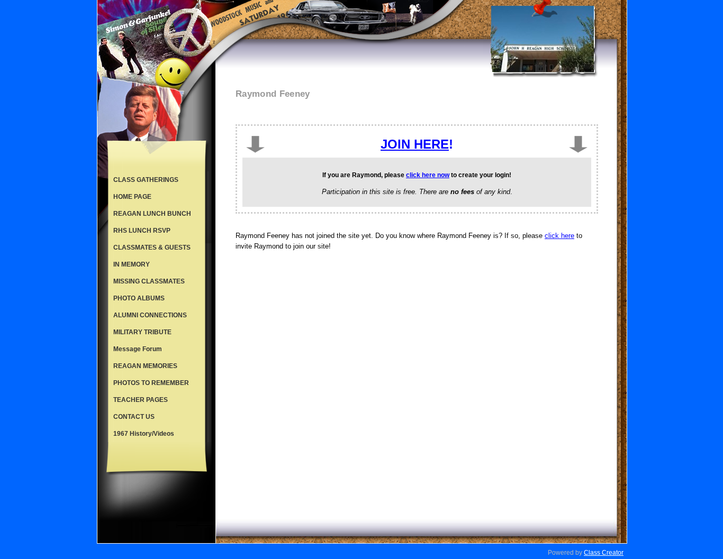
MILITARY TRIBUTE (142, 332)
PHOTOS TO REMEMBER (151, 383)
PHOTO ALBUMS (139, 298)
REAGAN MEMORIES (145, 366)
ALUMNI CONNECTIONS (150, 315)
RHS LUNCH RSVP (141, 230)
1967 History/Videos (143, 433)
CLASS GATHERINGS (145, 180)
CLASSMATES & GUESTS (152, 247)
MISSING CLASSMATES (149, 281)
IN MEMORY (131, 264)
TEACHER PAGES (140, 400)
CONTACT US (134, 416)
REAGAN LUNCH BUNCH (152, 213)
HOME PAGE (132, 196)
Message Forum (137, 349)
